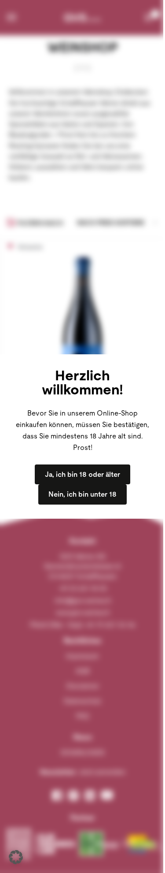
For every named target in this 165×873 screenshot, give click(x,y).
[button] (16, 857)
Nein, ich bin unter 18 (82, 494)
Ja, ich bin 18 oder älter (82, 474)
